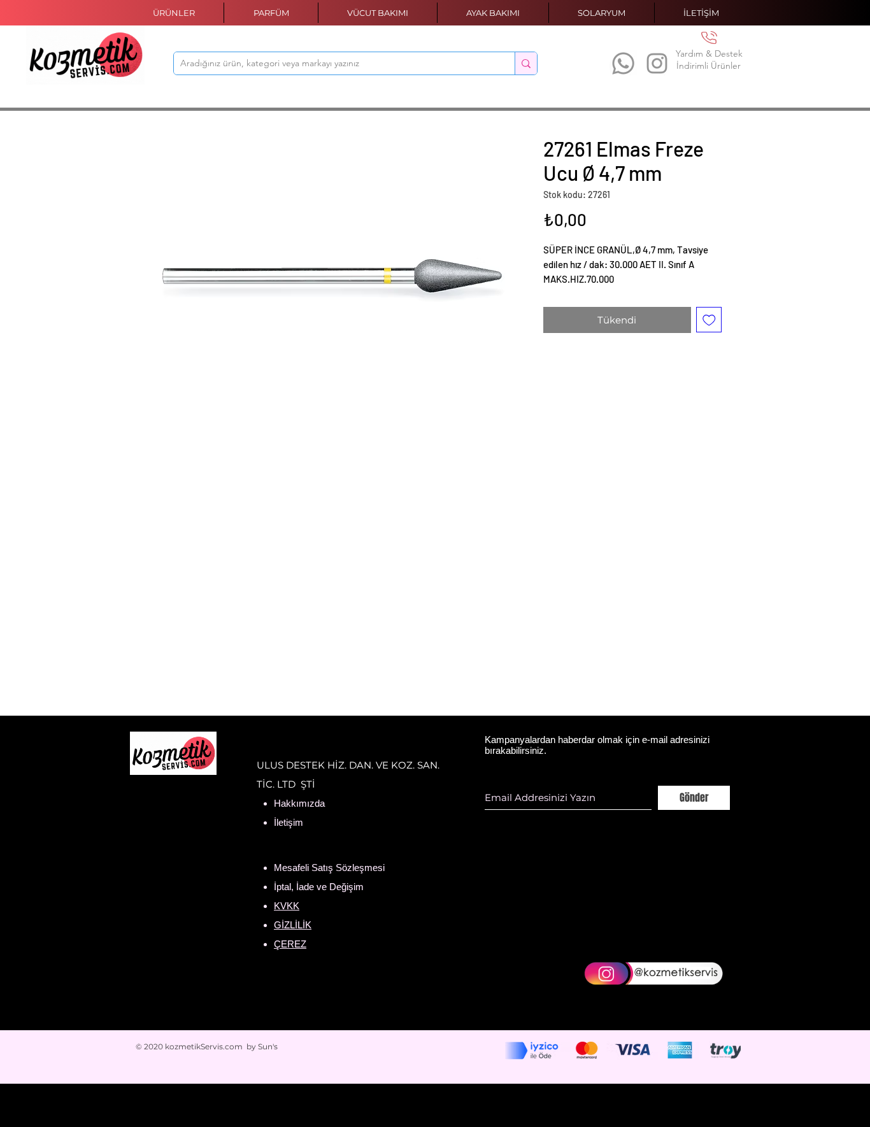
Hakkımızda (299, 803)
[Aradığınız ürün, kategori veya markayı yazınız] (526, 63)
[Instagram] (657, 63)
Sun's (268, 1046)
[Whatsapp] (623, 63)
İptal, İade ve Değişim (319, 886)
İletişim (288, 822)
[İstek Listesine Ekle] (709, 320)
